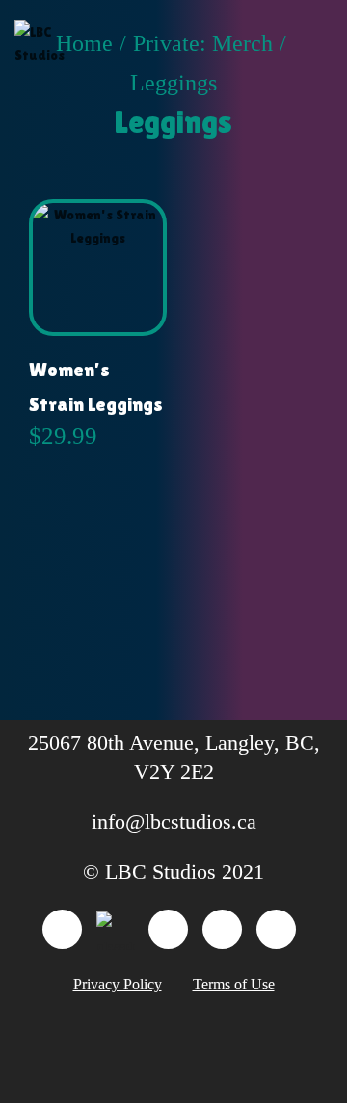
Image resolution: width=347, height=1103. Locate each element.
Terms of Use (234, 984)
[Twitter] (276, 929)
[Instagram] (222, 929)
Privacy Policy (117, 984)
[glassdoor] (114, 930)
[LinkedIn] (62, 929)
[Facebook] (168, 929)
